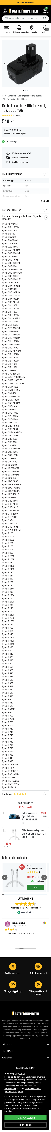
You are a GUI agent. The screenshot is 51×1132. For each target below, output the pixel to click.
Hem (4, 96)
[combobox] (25, 18)
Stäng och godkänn (25, 1117)
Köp (35, 887)
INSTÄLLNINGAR (25, 1125)
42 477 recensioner (31, 907)
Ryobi (38, 96)
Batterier (12, 96)
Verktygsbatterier (26, 96)
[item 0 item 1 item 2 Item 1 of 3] (25, 63)
